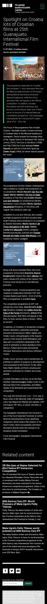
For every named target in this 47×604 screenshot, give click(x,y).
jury (24, 382)
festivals (22, 52)
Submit (28, 583)
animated (14, 52)
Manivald (18, 230)
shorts (6, 52)
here (33, 299)
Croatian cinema (21, 49)
